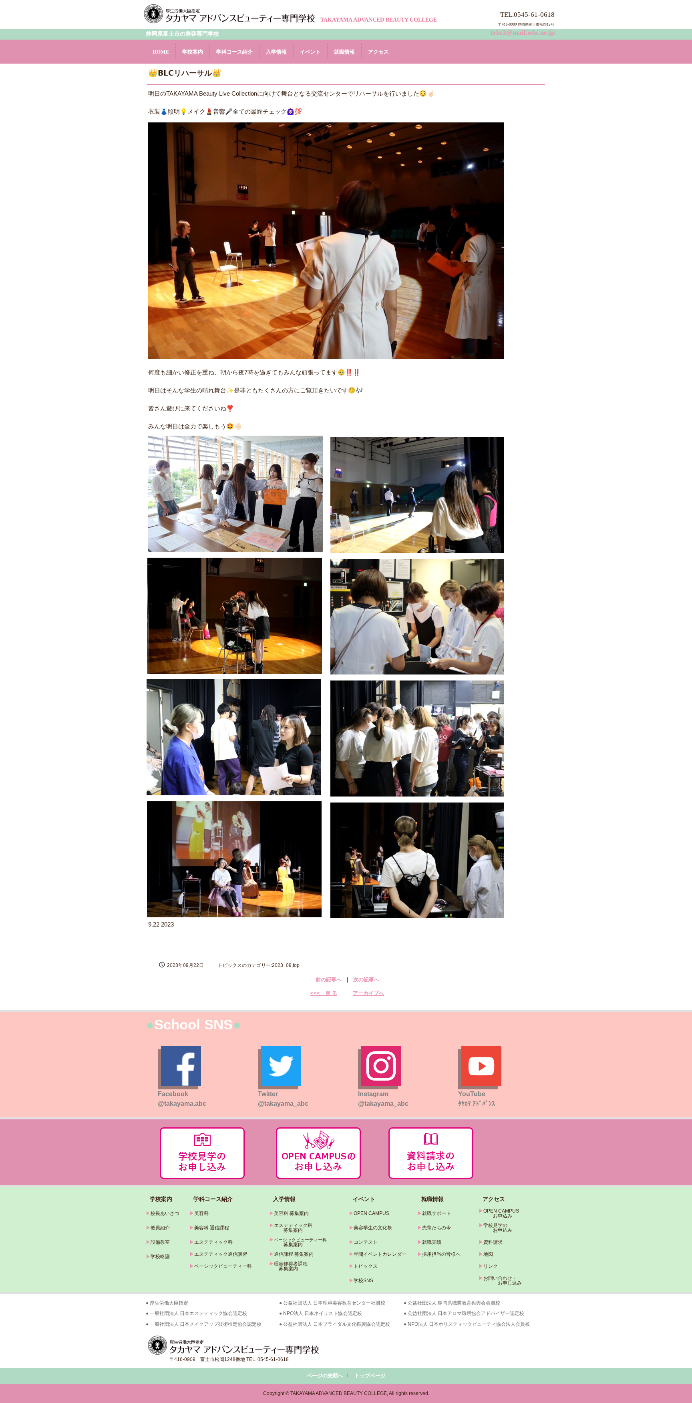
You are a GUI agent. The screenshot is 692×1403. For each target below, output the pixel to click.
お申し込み (500, 1283)
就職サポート (436, 1213)
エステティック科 (213, 1242)
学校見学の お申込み (495, 1228)
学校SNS (363, 1280)
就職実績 (431, 1242)
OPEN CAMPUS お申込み (499, 1213)
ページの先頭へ (325, 1376)
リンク (490, 1266)
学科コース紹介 (234, 52)
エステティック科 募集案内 (290, 1228)
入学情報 (276, 52)
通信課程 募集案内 (294, 1254)
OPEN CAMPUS (371, 1213)
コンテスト (366, 1242)
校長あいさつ (165, 1213)
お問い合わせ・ (500, 1278)
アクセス (378, 52)
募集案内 (286, 1244)
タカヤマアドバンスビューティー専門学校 (230, 14)
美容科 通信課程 (211, 1228)
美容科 (201, 1213)
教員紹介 (160, 1228)
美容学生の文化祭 (373, 1228)
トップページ (370, 1376)
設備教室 (160, 1242)
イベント (310, 52)
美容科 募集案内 (291, 1213)
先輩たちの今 (436, 1228)
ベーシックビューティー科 (223, 1266)
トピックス (366, 1266)
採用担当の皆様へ (441, 1254)
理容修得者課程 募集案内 (288, 1266)
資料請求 (493, 1242)
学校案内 (192, 52)
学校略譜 (160, 1256)
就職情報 (344, 52)
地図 (488, 1254)
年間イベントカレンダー (380, 1254)
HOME (161, 52)
